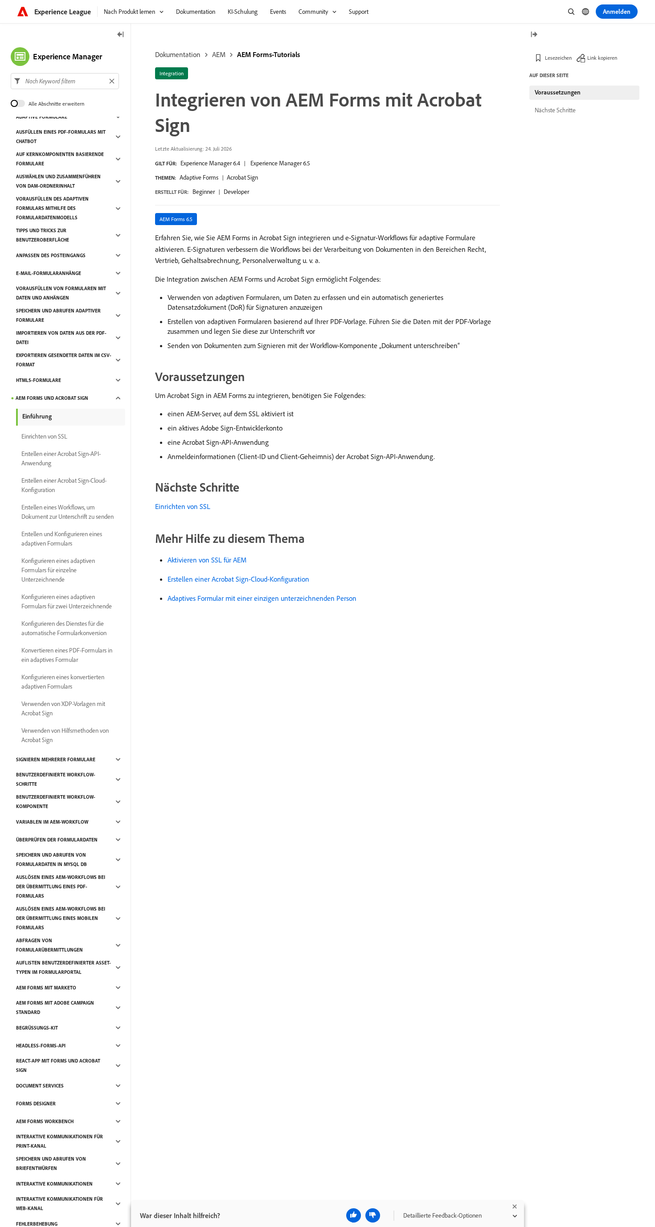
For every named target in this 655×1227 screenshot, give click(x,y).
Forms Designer (36, 1103)
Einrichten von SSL (182, 506)
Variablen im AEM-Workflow (52, 822)
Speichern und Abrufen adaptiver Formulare (58, 315)
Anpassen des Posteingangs (51, 255)
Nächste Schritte (555, 110)
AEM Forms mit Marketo (46, 988)
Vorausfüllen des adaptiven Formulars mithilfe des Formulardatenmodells (52, 208)
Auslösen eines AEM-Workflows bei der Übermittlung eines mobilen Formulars (60, 918)
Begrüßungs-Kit (37, 1028)
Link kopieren (602, 57)
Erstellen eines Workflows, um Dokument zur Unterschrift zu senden (67, 512)
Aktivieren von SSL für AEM (207, 559)
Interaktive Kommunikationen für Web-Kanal (59, 1203)
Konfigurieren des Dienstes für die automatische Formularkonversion (63, 628)
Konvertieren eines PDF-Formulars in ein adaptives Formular (66, 655)
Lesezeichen (558, 57)
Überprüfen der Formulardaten (57, 840)
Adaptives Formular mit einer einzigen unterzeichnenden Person (262, 598)
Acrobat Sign (242, 177)
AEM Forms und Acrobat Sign (52, 398)
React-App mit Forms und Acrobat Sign (58, 1065)
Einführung (37, 416)
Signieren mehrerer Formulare (55, 759)
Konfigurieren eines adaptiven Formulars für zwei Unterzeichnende (66, 601)
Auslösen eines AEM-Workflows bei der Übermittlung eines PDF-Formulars (60, 886)
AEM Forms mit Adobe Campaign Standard (55, 1007)
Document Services (40, 1086)
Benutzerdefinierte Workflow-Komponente (55, 801)
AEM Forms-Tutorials (268, 54)
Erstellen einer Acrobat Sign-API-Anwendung (61, 458)
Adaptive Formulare (41, 117)
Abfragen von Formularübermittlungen (49, 945)
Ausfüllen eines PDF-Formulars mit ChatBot (61, 136)
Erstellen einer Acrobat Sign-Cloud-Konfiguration (238, 579)
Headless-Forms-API (41, 1045)
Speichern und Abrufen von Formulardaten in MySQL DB (51, 859)
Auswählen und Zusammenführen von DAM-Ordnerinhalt (58, 181)
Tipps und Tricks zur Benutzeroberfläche (42, 235)
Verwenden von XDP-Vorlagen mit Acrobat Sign (63, 708)
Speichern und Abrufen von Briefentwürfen (51, 1163)
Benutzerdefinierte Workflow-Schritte (55, 779)
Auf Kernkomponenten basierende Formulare (60, 159)
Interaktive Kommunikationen (54, 1184)
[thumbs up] (353, 1215)
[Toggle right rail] (534, 35)
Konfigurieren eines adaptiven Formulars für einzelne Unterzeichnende (58, 570)
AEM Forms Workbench (45, 1121)
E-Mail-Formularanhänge (48, 273)
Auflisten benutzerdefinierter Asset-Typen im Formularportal (63, 967)
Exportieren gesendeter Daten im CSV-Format (63, 360)
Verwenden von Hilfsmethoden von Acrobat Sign (65, 735)
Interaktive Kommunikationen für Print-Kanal (59, 1141)
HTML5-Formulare (38, 380)
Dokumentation (178, 54)
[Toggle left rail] (121, 35)
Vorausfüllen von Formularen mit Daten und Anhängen (61, 293)
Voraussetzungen (558, 92)
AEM (218, 54)
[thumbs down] (372, 1215)
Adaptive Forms (199, 177)
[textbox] (65, 81)
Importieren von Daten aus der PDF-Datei (61, 337)
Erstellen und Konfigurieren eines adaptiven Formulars (61, 538)
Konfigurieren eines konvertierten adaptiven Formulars (62, 681)
